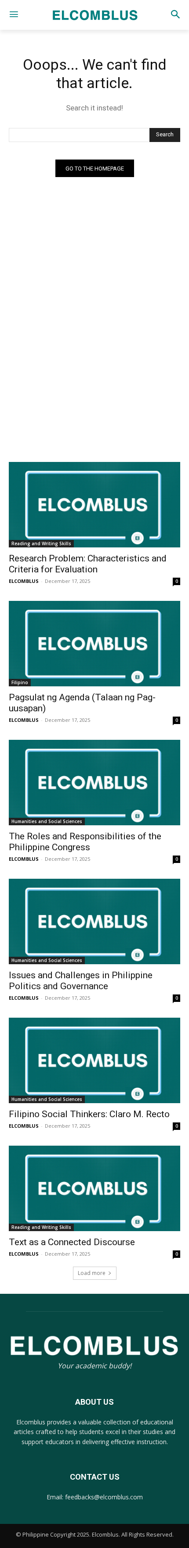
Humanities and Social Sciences (46, 821)
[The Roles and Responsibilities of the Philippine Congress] (94, 782)
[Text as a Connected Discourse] (94, 1188)
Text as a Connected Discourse (72, 1242)
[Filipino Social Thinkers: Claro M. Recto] (94, 1060)
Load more (91, 1273)
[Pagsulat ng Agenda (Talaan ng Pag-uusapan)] (94, 643)
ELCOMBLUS (24, 581)
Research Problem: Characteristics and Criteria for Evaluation (88, 564)
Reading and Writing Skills (41, 543)
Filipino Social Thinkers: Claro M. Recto (89, 1114)
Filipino (19, 682)
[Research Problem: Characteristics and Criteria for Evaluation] (94, 504)
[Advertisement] (94, 367)
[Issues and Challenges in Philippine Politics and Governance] (94, 921)
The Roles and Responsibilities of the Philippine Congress (85, 841)
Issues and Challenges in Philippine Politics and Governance (81, 980)
